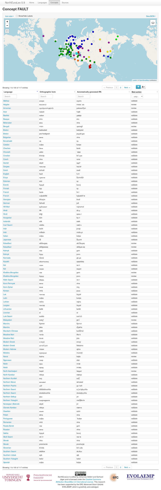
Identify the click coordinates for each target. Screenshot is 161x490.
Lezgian (6, 305)
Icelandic (6, 221)
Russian (6, 429)
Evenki (6, 184)
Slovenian (7, 447)
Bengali (6, 126)
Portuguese (7, 418)
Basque (6, 119)
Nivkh (5, 363)
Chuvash (6, 152)
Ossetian (6, 411)
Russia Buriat (8, 426)
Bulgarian (7, 137)
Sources (65, 2)
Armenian (7, 108)
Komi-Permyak (9, 283)
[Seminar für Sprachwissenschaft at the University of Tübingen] (27, 477)
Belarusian (7, 122)
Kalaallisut (7, 243)
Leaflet (135, 80)
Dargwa (6, 166)
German (6, 203)
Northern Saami (9, 389)
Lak (4, 294)
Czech (5, 159)
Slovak (6, 440)
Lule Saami (7, 316)
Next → (127, 87)
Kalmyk (6, 250)
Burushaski (7, 141)
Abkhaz (6, 100)
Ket (4, 265)
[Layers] (153, 22)
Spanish (6, 462)
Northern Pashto (9, 385)
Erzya (5, 177)
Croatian (6, 155)
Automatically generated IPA (89, 92)
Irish (5, 228)
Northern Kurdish (10, 378)
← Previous (108, 87)
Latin (5, 298)
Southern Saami (9, 451)
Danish (6, 163)
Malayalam (7, 320)
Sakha (5, 433)
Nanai (5, 356)
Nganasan (7, 360)
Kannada (6, 258)
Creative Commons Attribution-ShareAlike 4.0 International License (78, 480)
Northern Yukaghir (10, 400)
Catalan (6, 144)
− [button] (7, 25)
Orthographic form (48, 92)
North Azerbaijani (10, 371)
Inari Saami (7, 225)
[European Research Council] (113, 477)
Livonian (6, 312)
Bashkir (6, 115)
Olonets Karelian (9, 407)
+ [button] (7, 21)
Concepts (54, 2)
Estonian (6, 181)
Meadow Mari (8, 334)
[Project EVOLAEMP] (140, 477)
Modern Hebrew (9, 349)
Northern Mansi (9, 382)
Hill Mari (6, 206)
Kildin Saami (8, 279)
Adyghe (6, 104)
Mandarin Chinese (10, 331)
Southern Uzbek (9, 455)
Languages (42, 2)
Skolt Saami (8, 436)
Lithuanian (7, 309)
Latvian (6, 301)
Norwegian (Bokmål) (11, 404)
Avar (5, 111)
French (6, 192)
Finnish (6, 188)
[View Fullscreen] (7, 31)
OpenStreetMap (144, 80)
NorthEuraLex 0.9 (15, 2)
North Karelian (9, 374)
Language (8, 92)
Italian (5, 236)
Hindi (5, 210)
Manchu (6, 323)
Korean (6, 290)
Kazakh (6, 261)
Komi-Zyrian (8, 287)
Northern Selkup (9, 396)
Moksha (6, 352)
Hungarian (7, 217)
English (6, 174)
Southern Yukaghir (10, 458)
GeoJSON (150, 16)
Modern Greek (9, 342)
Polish (5, 415)
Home (31, 2)
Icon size (8, 16)
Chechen (6, 148)
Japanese (7, 239)
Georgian (7, 199)
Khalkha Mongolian (10, 272)
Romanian (7, 422)
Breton (6, 130)
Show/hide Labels (25, 16)
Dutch (5, 170)
